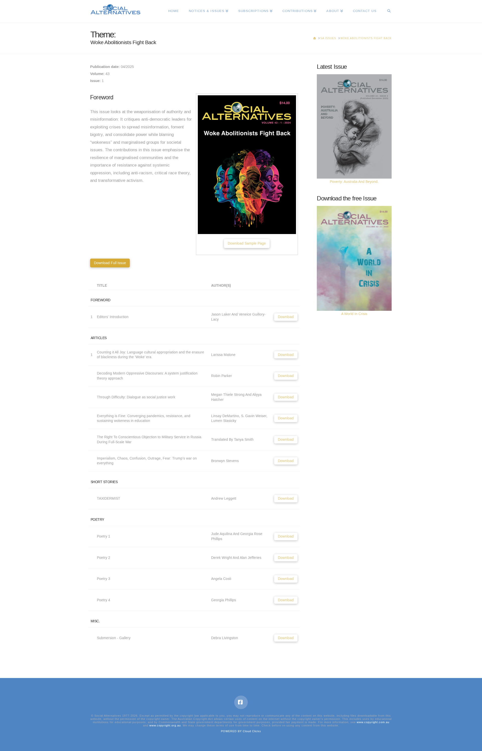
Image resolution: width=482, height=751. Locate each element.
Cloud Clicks (252, 731)
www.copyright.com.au (373, 722)
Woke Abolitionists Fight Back (123, 42)
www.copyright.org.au (165, 725)
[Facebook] (241, 702)
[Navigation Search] (386, 11)
